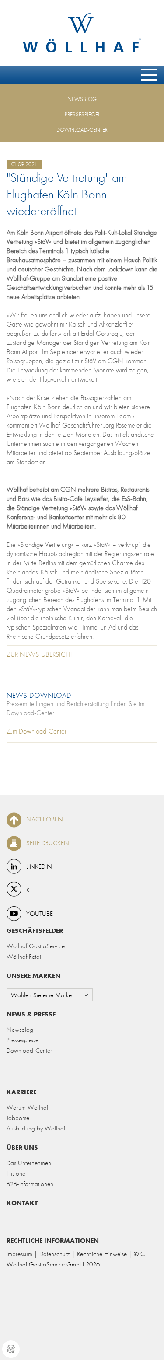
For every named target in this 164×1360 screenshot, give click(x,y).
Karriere (21, 1092)
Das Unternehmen (29, 1162)
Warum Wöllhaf (27, 1107)
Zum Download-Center (36, 731)
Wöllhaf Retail (24, 956)
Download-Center (82, 129)
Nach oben (44, 819)
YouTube (39, 913)
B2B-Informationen (30, 1183)
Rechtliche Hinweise (102, 1253)
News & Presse (31, 1014)
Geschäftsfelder (35, 930)
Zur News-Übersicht (40, 654)
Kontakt (22, 1203)
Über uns (22, 1147)
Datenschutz (54, 1253)
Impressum (19, 1253)
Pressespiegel (82, 114)
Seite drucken (47, 842)
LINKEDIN (39, 866)
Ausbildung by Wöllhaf (36, 1128)
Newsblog (82, 99)
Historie (16, 1173)
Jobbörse (18, 1117)
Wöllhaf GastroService (36, 946)
